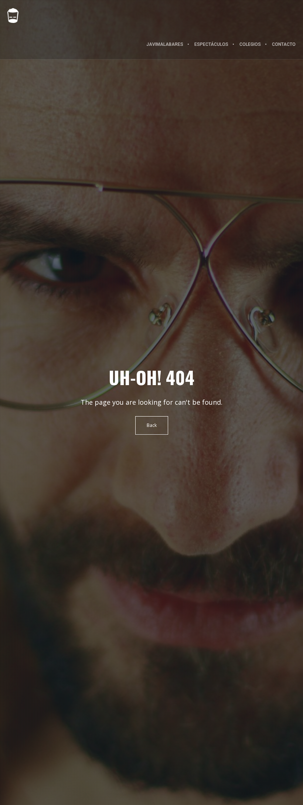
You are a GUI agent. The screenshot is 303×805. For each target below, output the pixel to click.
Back (152, 425)
